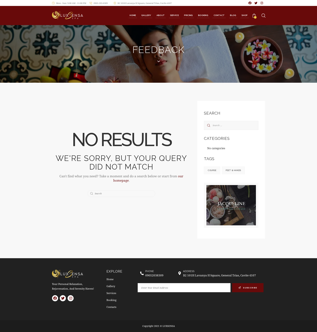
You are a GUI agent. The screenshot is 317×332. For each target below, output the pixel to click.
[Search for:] (231, 125)
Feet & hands (233, 170)
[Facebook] (250, 3)
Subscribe (250, 288)
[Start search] (92, 193)
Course (212, 170)
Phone (149, 271)
